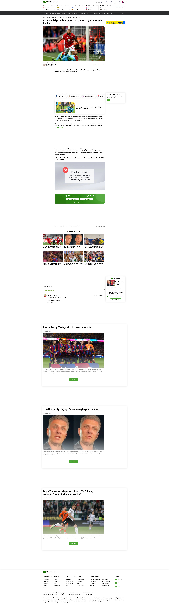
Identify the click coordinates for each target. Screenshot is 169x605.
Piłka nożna (53, 13)
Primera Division (69, 583)
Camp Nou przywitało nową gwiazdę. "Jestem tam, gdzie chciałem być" (52, 264)
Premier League (69, 581)
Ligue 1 (67, 585)
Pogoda (45, 594)
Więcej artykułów (115, 299)
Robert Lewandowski (95, 579)
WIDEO (88, 13)
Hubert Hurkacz (105, 585)
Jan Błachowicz (105, 583)
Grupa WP (52, 593)
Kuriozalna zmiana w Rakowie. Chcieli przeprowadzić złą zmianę (93, 264)
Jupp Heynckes (59, 127)
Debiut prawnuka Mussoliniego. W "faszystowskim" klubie (116, 296)
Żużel (69, 13)
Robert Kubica (93, 581)
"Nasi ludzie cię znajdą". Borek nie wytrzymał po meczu (72, 247)
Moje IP (72, 594)
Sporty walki (82, 13)
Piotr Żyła (92, 585)
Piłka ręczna (95, 13)
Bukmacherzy (75, 13)
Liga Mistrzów (66, 226)
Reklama (85, 593)
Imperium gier (88, 594)
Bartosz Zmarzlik (106, 581)
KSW (45, 587)
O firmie (57, 593)
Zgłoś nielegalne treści (52, 302)
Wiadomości (78, 594)
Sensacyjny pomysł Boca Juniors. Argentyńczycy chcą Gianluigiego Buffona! (89, 107)
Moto (107, 13)
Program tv (56, 594)
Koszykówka (102, 13)
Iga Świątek (92, 583)
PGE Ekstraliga (80, 585)
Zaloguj (124, 2)
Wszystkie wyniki (119, 7)
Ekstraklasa (68, 579)
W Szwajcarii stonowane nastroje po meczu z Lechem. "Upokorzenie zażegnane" (52, 247)
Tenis (58, 13)
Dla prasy (62, 593)
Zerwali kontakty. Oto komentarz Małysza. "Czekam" (119, 283)
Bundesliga (79, 581)
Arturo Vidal (54, 17)
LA (111, 13)
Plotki (68, 594)
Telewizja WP (63, 594)
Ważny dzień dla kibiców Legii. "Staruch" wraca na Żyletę (73, 264)
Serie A (78, 583)
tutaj (69, 602)
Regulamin (90, 593)
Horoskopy (50, 594)
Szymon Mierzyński (51, 64)
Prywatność (67, 593)
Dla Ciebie (46, 13)
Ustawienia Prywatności (76, 593)
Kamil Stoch (105, 579)
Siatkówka (63, 13)
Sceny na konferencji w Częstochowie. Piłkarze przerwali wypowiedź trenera (93, 247)
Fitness (45, 585)
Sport (83, 594)
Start (44, 17)
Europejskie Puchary (58, 226)
